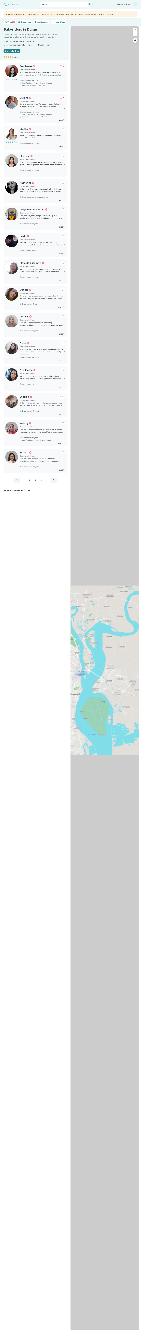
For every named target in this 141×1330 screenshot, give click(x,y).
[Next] (54, 480)
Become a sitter (123, 4)
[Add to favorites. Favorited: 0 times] (63, 129)
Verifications (42, 22)
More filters (59, 22)
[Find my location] (135, 40)
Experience (25, 22)
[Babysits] (11, 4)
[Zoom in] (135, 30)
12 (47, 480)
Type (10, 22)
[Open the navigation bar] (135, 4)
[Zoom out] (135, 34)
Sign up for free (12, 51)
